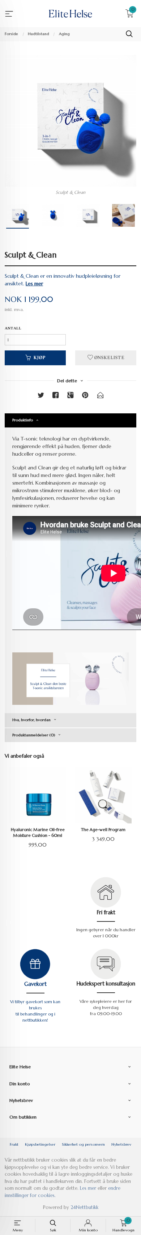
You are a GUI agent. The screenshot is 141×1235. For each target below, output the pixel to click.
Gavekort (35, 984)
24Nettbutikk (84, 1207)
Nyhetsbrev (121, 1144)
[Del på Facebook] (55, 396)
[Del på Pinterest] (85, 396)
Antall (13, 328)
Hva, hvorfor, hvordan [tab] (31, 719)
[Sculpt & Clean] (70, 121)
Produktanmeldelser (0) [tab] (33, 735)
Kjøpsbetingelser (40, 1144)
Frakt (14, 1144)
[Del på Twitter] (41, 396)
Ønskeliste (108, 357)
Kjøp (39, 357)
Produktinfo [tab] (22, 420)
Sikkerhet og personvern (83, 1144)
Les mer (88, 1188)
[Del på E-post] (100, 396)
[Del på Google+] (70, 396)
